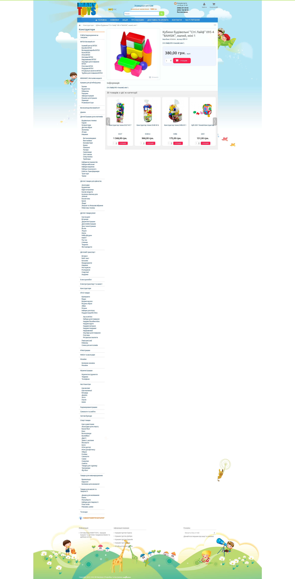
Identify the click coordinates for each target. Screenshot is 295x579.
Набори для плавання (91, 319)
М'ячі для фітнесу (88, 450)
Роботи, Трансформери (90, 171)
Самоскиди (87, 152)
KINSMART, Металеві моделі (91, 78)
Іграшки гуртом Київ (122, 543)
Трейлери (87, 159)
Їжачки (84, 86)
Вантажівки (87, 140)
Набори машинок (88, 167)
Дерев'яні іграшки (88, 221)
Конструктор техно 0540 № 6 (148, 125)
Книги (84, 497)
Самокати (85, 456)
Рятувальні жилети (90, 337)
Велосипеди (86, 433)
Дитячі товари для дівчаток (91, 181)
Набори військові (88, 164)
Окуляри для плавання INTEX (90, 63)
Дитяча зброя (87, 127)
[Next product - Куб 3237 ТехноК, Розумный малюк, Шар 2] (215, 25)
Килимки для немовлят (91, 484)
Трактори (85, 174)
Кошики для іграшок (89, 98)
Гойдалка (85, 91)
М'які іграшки (85, 350)
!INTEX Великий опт (87, 42)
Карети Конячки (88, 190)
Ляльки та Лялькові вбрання (92, 205)
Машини (85, 134)
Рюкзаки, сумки (87, 507)
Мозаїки (83, 359)
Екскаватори (88, 143)
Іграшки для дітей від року (90, 83)
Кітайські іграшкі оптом (124, 546)
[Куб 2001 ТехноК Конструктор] (203, 111)
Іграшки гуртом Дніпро (123, 536)
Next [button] (215, 121)
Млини (84, 308)
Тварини (85, 245)
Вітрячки (85, 219)
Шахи (84, 402)
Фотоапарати (87, 247)
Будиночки (86, 187)
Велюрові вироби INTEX (91, 50)
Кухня (84, 201)
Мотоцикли (86, 267)
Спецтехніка (87, 157)
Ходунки (85, 274)
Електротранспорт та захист (91, 284)
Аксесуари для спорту (90, 426)
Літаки (84, 132)
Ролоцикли (86, 270)
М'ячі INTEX (86, 55)
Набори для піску (88, 310)
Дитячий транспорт (87, 252)
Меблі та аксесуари (87, 355)
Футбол (85, 470)
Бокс (83, 431)
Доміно (84, 395)
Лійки (84, 306)
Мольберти (86, 500)
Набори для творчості (90, 502)
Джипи (83, 112)
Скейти (84, 463)
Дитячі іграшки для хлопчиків (91, 117)
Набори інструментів (89, 162)
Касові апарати (87, 192)
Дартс (84, 438)
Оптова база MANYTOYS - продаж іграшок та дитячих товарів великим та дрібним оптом (95, 535)
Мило (84, 233)
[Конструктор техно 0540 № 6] (148, 111)
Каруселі (85, 482)
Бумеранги (86, 297)
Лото (84, 397)
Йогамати (85, 443)
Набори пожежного (89, 169)
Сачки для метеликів (90, 345)
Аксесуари (86, 185)
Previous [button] (108, 121)
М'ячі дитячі (86, 447)
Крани (85, 145)
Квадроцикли (87, 263)
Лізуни (84, 231)
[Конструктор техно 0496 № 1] (175, 111)
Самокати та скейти (87, 412)
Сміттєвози (87, 154)
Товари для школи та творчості (88, 490)
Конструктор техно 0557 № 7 (120, 125)
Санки (84, 459)
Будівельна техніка (89, 120)
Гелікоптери (86, 125)
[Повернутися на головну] (79, 25)
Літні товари (85, 293)
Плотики (86, 335)
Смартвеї (85, 272)
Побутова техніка (88, 208)
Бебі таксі (85, 258)
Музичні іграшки (86, 370)
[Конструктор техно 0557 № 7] (120, 111)
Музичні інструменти (90, 374)
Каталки (85, 261)
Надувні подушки (89, 328)
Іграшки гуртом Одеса (123, 533)
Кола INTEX (86, 52)
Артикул (179, 39)
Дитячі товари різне (87, 213)
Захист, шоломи (88, 440)
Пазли (84, 400)
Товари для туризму (89, 466)
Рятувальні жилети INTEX (91, 71)
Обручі (84, 452)
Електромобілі (85, 280)
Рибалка (85, 343)
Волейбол (85, 436)
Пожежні (86, 147)
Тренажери (86, 468)
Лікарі (84, 203)
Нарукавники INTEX (89, 59)
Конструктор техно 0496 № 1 (175, 125)
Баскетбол (86, 429)
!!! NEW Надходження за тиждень (89, 36)
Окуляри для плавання (91, 333)
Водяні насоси (87, 301)
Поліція (85, 150)
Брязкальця (86, 479)
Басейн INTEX (87, 48)
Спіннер (85, 242)
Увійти (204, 7)
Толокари (84, 512)
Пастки (84, 240)
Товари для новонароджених (91, 475)
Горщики (85, 93)
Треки (84, 176)
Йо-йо (84, 228)
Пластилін (86, 504)
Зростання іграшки (89, 226)
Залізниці (85, 130)
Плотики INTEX (87, 66)
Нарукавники (88, 330)
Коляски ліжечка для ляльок (90, 195)
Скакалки (85, 461)
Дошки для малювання (90, 495)
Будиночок (86, 89)
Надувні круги (88, 324)
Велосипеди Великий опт (90, 108)
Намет (84, 238)
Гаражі (84, 123)
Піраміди (85, 100)
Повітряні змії (87, 341)
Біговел (85, 256)
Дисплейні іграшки (89, 224)
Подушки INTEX (87, 68)
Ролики (84, 454)
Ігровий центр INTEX (89, 46)
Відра (84, 299)
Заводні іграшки (88, 96)
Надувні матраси (89, 326)
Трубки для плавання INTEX (92, 73)
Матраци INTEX (87, 57)
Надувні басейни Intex (91, 321)
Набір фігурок (87, 235)
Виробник (166, 39)
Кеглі (84, 445)
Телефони (86, 379)
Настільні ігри (85, 384)
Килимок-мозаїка (88, 363)
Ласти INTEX (87, 317)
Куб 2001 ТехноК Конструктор (203, 125)
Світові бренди (86, 416)
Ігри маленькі (87, 390)
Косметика (86, 199)
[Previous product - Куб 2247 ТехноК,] (214, 25)
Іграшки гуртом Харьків (124, 539)
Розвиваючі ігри (88, 103)
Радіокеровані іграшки (88, 407)
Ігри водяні (86, 217)
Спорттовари (85, 420)
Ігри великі (86, 388)
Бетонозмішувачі (89, 138)
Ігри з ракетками (88, 424)
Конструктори (85, 288)
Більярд (85, 393)
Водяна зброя (87, 304)
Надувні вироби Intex (89, 313)
